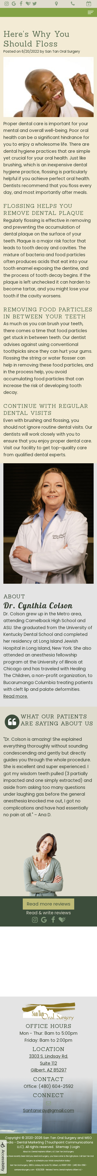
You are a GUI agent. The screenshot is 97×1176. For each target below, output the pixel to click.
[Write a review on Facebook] (53, 920)
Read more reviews (48, 904)
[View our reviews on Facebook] (21, 3)
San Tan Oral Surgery (59, 1138)
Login (76, 1147)
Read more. (15, 696)
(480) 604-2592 (56, 1086)
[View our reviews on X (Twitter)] (34, 3)
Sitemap (62, 1147)
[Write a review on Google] (44, 920)
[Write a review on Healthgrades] (62, 920)
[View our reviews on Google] (14, 3)
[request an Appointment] (89, 4)
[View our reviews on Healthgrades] (28, 3)
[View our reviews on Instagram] (6, 3)
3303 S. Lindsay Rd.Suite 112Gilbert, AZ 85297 (48, 1063)
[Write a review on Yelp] (35, 920)
